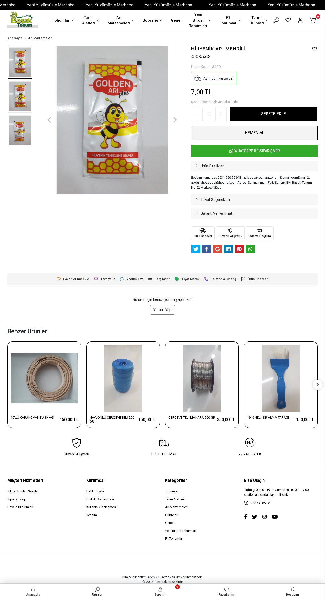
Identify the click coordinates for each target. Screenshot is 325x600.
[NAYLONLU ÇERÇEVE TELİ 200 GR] (123, 378)
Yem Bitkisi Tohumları (198, 20)
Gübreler (150, 20)
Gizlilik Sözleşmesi (100, 499)
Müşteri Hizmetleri (25, 480)
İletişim (91, 515)
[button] (313, 20)
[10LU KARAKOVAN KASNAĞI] (44, 378)
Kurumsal (95, 480)
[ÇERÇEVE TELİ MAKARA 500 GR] (201, 378)
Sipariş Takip (16, 499)
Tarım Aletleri (88, 20)
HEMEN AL (254, 132)
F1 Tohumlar (228, 20)
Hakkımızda (95, 491)
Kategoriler (176, 480)
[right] (317, 384)
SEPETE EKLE (273, 113)
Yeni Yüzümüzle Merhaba (50, 4)
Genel (176, 20)
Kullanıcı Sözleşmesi (101, 507)
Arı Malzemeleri (119, 20)
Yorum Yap (162, 309)
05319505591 (261, 503)
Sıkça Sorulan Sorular (23, 491)
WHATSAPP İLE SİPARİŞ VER (257, 151)
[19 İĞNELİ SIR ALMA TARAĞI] (280, 378)
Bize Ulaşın (254, 480)
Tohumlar (61, 20)
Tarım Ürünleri (256, 20)
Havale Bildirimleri (20, 507)
